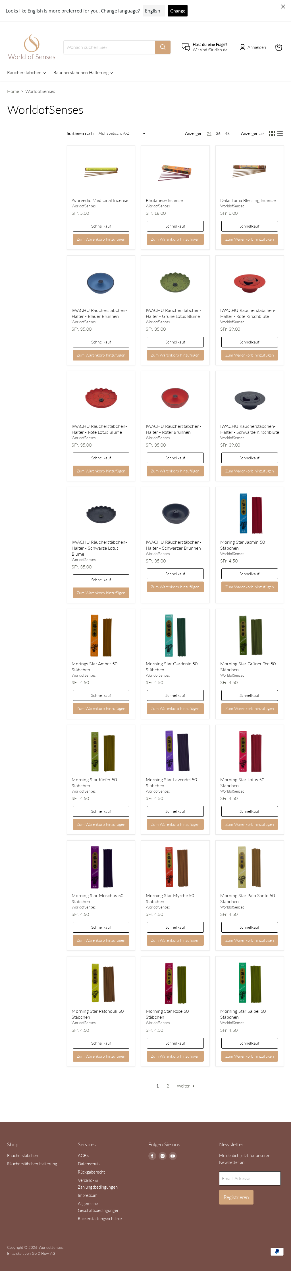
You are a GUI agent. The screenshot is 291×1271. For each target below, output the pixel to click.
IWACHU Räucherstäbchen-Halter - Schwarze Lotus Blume (99, 548)
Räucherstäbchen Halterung (81, 72)
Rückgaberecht (91, 1171)
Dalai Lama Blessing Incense (248, 200)
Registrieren (236, 1197)
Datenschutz (89, 1163)
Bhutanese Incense (164, 200)
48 (227, 133)
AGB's (83, 1155)
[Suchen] (163, 47)
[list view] (280, 133)
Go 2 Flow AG (43, 1253)
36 (218, 133)
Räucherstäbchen (25, 72)
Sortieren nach (80, 133)
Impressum (87, 1195)
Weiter (184, 1085)
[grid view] (272, 133)
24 (209, 133)
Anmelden (257, 47)
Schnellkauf (101, 226)
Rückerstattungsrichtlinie (100, 1218)
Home (13, 91)
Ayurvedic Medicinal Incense (100, 200)
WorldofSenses (84, 206)
